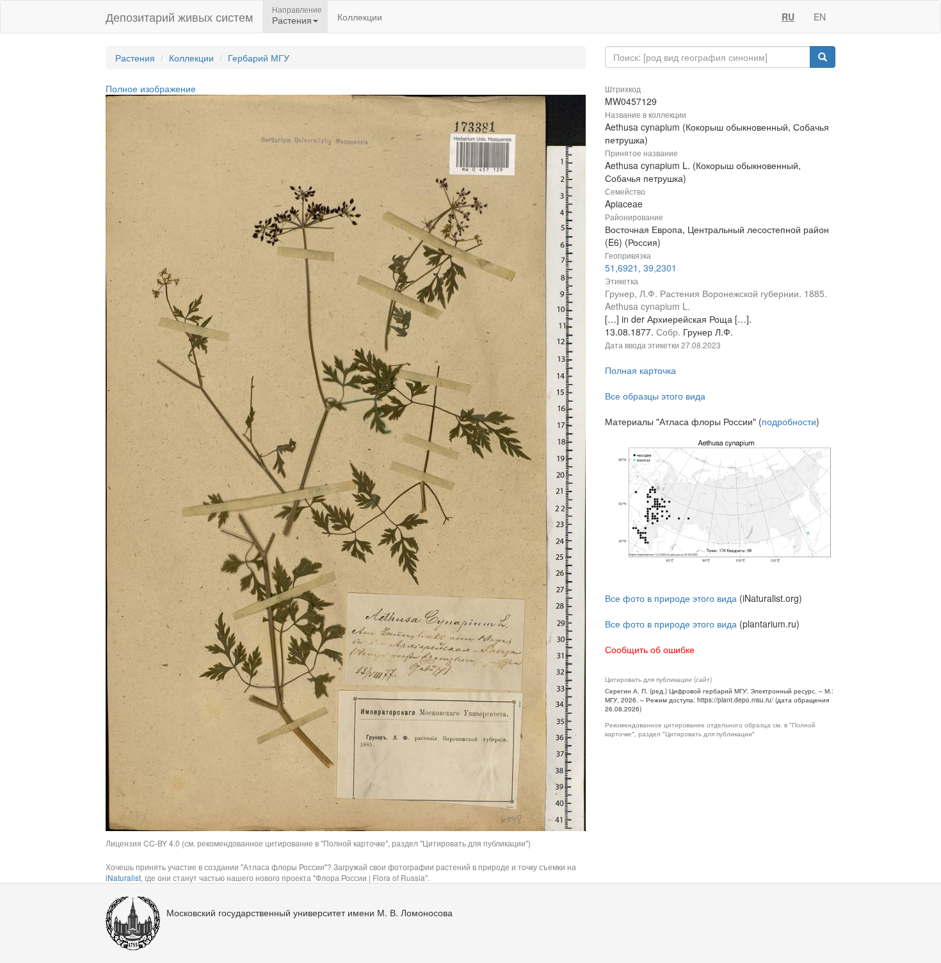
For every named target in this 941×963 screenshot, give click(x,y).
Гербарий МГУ (258, 57)
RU (788, 16)
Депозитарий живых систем (179, 16)
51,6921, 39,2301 (641, 267)
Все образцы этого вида (655, 395)
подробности (789, 421)
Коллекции (359, 16)
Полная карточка (640, 370)
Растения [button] (292, 19)
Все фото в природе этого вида (671, 598)
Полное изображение (151, 88)
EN (820, 16)
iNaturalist (123, 877)
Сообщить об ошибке (650, 649)
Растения (135, 57)
